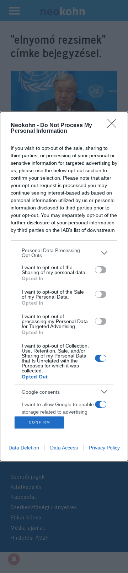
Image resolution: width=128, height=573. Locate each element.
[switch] (100, 269)
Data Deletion (24, 448)
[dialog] (64, 286)
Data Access (64, 448)
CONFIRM (39, 422)
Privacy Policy (104, 448)
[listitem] (64, 253)
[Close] (114, 125)
